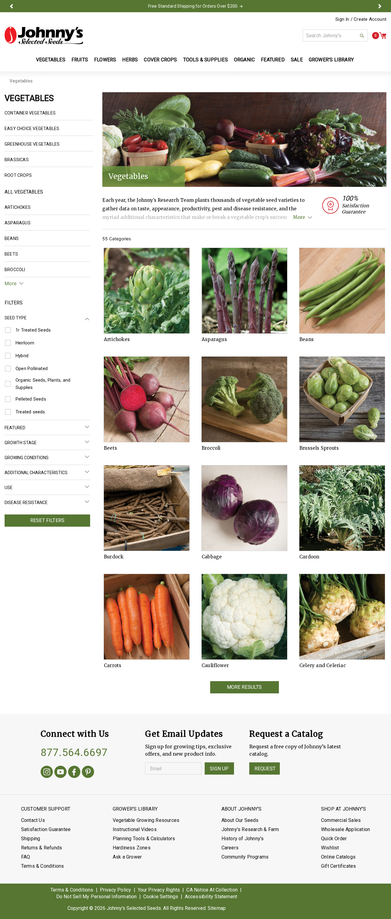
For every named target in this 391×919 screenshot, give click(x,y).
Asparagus (214, 339)
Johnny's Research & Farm (250, 829)
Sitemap (217, 908)
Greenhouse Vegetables (32, 144)
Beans (306, 339)
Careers (230, 848)
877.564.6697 (74, 752)
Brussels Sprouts (319, 448)
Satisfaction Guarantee (46, 829)
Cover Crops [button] (160, 60)
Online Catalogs (338, 857)
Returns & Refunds (41, 848)
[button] (11, 6)
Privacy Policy (115, 890)
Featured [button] (273, 60)
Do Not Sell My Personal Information (96, 896)
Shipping (30, 838)
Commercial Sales (341, 820)
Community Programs (245, 857)
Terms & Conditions (42, 866)
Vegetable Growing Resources (146, 820)
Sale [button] (297, 60)
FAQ (25, 857)
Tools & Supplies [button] (205, 60)
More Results (244, 687)
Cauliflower (215, 665)
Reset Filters (47, 520)
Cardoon (309, 556)
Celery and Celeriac (322, 665)
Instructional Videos (135, 829)
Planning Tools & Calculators (144, 838)
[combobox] (335, 35)
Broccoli (211, 448)
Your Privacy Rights (159, 890)
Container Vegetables (30, 113)
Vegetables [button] (50, 60)
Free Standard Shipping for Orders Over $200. (193, 6)
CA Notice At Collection (212, 890)
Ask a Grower (127, 857)
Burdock (113, 556)
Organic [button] (244, 60)
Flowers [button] (105, 60)
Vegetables (21, 81)
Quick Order (334, 838)
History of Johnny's (242, 838)
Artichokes (117, 339)
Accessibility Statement (211, 896)
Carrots (112, 665)
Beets (110, 448)
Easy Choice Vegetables (32, 128)
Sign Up (219, 769)
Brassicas (17, 159)
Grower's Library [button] (332, 60)
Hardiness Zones (132, 848)
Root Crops (18, 175)
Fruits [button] (79, 60)
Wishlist (330, 848)
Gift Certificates (338, 866)
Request (265, 769)
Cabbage (212, 556)
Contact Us (33, 820)
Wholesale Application (345, 829)
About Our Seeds (240, 820)
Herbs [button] (130, 60)
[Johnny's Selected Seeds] (44, 35)
